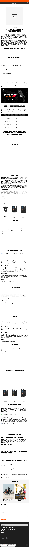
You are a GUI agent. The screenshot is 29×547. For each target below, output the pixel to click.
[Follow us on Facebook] (2, 529)
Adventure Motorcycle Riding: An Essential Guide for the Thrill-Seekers (8, 500)
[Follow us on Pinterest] (8, 529)
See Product (5, 216)
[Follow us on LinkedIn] (14, 529)
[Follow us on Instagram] (6, 529)
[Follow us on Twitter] (4, 529)
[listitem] (6, 477)
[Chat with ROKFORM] (27, 545)
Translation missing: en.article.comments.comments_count (19, 474)
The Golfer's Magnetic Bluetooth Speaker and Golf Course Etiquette (20, 500)
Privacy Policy (17, 507)
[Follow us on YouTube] (10, 529)
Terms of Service (23, 507)
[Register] (26, 525)
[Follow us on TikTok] (12, 529)
